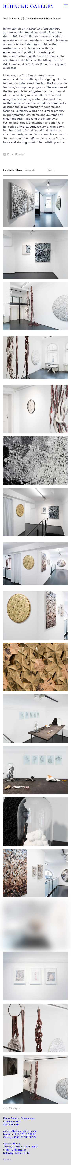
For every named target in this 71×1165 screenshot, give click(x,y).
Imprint (7, 1159)
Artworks (30, 170)
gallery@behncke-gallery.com (19, 1131)
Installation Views (12, 170)
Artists (51, 170)
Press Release (16, 154)
